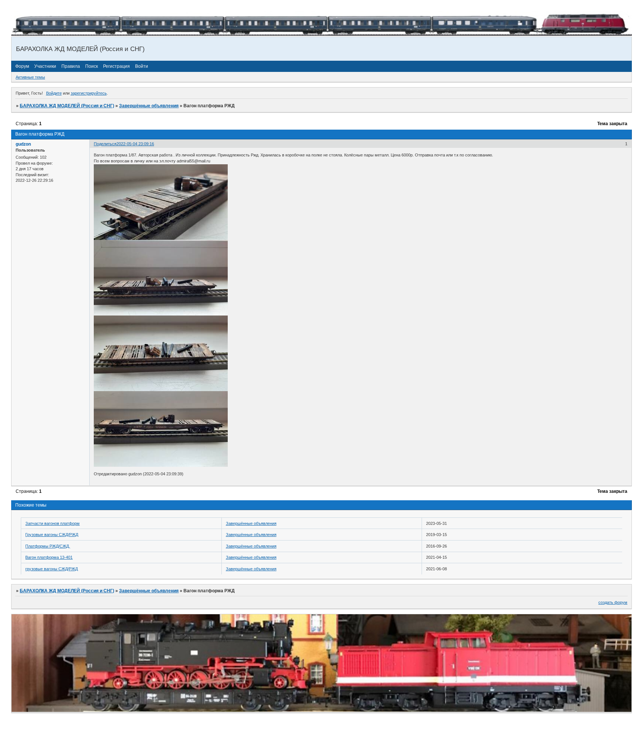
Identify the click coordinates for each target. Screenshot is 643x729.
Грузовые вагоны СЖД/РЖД (51, 534)
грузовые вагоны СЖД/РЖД (51, 569)
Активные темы (30, 77)
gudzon (23, 144)
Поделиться (105, 144)
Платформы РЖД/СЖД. (47, 546)
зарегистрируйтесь (89, 93)
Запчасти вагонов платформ (52, 523)
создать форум (612, 602)
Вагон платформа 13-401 (49, 557)
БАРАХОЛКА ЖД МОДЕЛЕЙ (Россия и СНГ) (67, 105)
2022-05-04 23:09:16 (135, 144)
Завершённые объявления (149, 105)
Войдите (54, 93)
